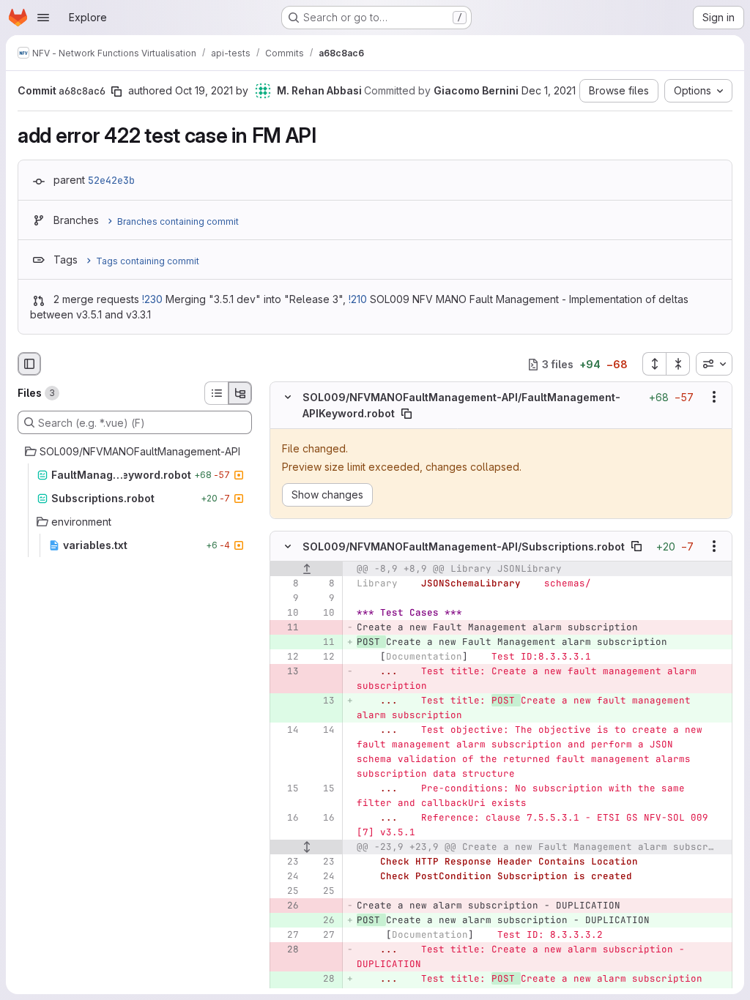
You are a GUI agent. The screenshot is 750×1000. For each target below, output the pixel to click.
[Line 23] (286, 861)
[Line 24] (286, 876)
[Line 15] (286, 788)
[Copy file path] (406, 413)
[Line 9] (286, 598)
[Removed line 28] (286, 949)
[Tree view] (240, 393)
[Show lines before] (306, 568)
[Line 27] (286, 935)
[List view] (216, 393)
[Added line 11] (322, 642)
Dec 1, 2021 (548, 90)
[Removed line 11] (286, 627)
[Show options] (714, 397)
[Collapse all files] (678, 364)
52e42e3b (111, 180)
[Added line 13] (322, 700)
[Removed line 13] (286, 671)
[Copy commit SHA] (116, 91)
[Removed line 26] (286, 905)
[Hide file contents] (288, 397)
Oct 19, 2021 (204, 90)
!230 (152, 299)
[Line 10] (286, 612)
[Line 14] (286, 730)
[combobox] (714, 364)
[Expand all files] (654, 364)
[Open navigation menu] (43, 17)
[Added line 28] (322, 978)
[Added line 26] (322, 920)
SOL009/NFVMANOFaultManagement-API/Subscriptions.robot (463, 546)
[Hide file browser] (29, 364)
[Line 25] (286, 891)
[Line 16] (286, 817)
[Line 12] (286, 656)
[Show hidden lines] (306, 847)
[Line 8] (286, 583)
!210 (358, 299)
